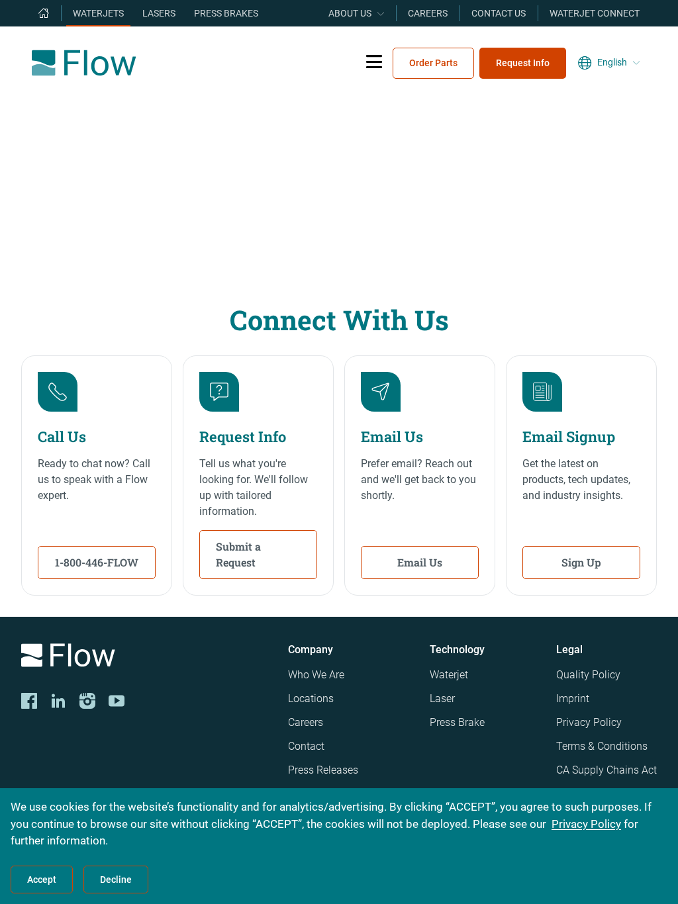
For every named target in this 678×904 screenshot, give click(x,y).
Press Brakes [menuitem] (226, 13)
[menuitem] (44, 13)
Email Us (419, 562)
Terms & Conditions (602, 746)
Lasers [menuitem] (158, 13)
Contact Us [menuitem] (498, 13)
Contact (306, 746)
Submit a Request (238, 554)
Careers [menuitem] (428, 13)
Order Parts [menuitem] (433, 63)
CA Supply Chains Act (606, 770)
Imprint (572, 698)
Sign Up (581, 562)
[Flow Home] (84, 63)
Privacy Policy (589, 722)
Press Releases (323, 770)
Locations (311, 698)
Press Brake (457, 722)
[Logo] (144, 657)
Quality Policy (588, 674)
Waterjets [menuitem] (98, 13)
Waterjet (449, 674)
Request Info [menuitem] (523, 63)
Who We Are (316, 674)
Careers (305, 722)
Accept (41, 879)
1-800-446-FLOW (96, 562)
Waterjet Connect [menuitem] (595, 13)
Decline (116, 879)
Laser (442, 698)
